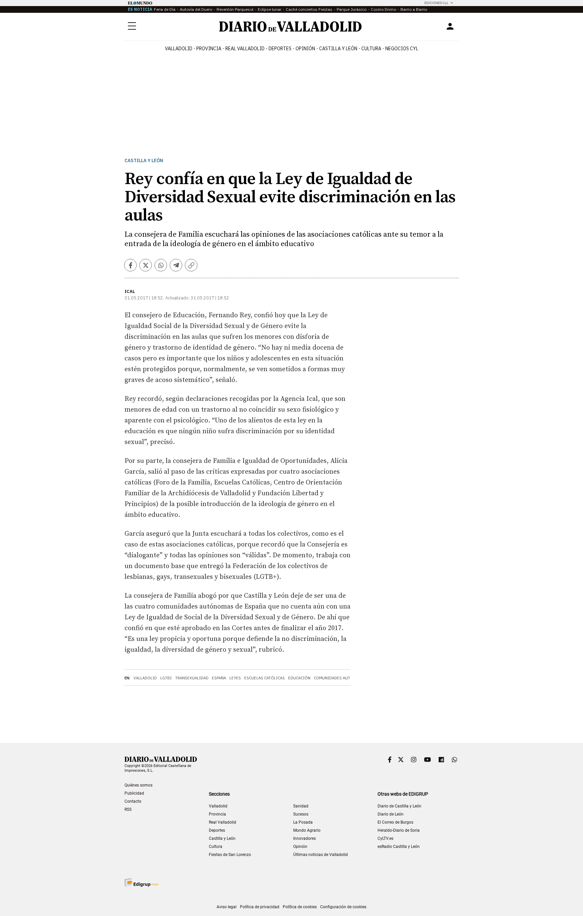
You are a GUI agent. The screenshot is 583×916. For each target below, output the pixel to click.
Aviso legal (227, 907)
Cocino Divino (383, 9)
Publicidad (134, 793)
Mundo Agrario (307, 830)
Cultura (371, 49)
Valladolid (178, 49)
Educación (299, 678)
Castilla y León (338, 49)
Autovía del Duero (196, 9)
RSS (128, 809)
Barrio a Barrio (413, 9)
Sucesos (300, 814)
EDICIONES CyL (436, 3)
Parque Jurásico (351, 9)
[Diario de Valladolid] (290, 26)
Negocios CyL (401, 49)
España (219, 678)
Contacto (132, 801)
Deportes (280, 49)
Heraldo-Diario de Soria (399, 830)
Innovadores (304, 838)
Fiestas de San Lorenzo (230, 854)
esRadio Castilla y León (399, 846)
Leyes (235, 678)
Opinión (305, 49)
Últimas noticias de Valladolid (320, 854)
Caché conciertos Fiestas (309, 9)
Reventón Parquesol (235, 9)
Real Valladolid (245, 49)
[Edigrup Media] (141, 882)
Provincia (208, 49)
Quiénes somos (138, 785)
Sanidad (300, 806)
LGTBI (166, 678)
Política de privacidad (259, 907)
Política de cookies (300, 907)
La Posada (303, 822)
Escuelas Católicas (264, 678)
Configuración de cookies (343, 907)
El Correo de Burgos (395, 822)
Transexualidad (192, 678)
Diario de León (391, 814)
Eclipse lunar (269, 9)
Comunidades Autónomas (340, 678)
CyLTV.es (385, 838)
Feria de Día (164, 9)
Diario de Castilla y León (399, 806)
